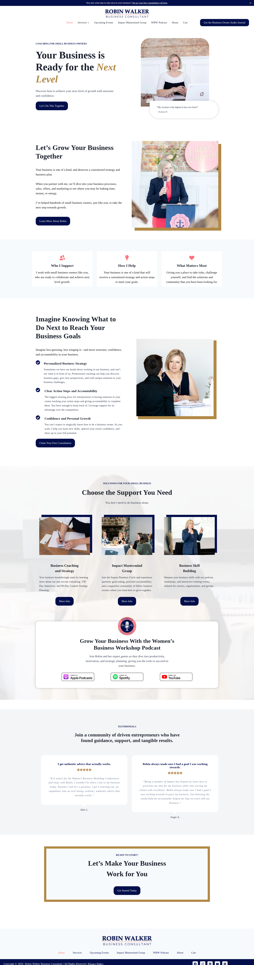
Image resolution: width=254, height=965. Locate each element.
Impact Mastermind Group (132, 22)
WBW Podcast (159, 22)
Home (69, 22)
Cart (185, 22)
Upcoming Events (103, 22)
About (175, 22)
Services (77, 952)
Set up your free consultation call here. (150, 3)
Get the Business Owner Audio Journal (224, 22)
